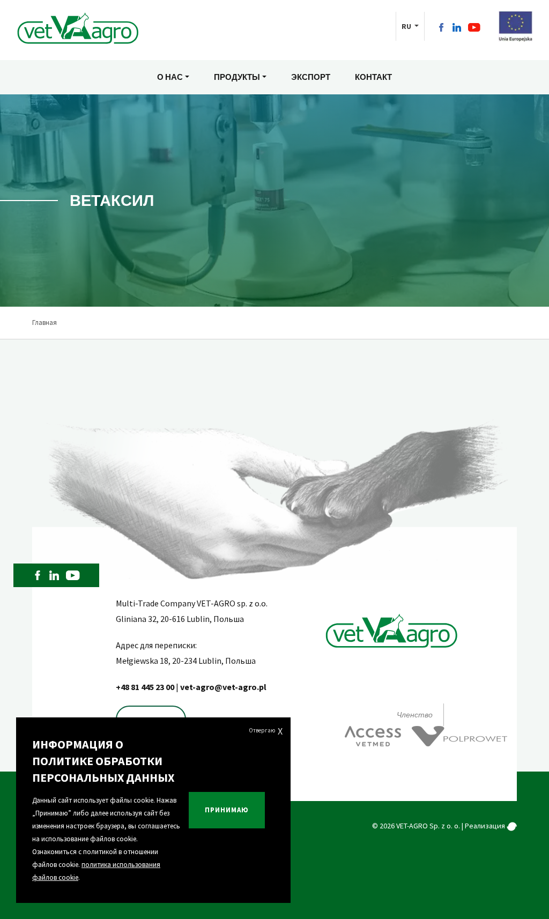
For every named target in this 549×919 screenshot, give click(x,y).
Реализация (486, 826)
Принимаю (227, 809)
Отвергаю (266, 731)
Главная (44, 322)
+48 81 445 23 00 (146, 686)
